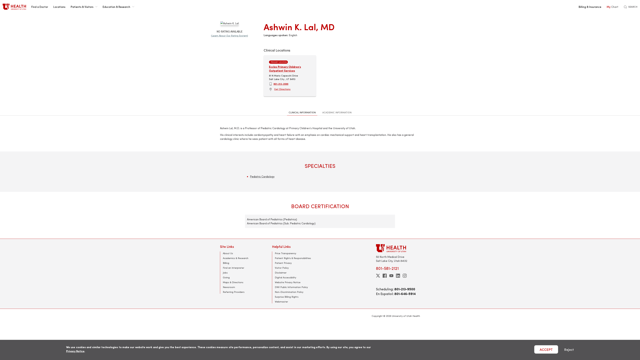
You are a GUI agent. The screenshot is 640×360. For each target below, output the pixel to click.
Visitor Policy (282, 267)
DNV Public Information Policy (291, 287)
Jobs (225, 272)
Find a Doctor (39, 6)
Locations (59, 6)
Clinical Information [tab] (302, 112)
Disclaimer (280, 272)
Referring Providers (233, 292)
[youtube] (391, 276)
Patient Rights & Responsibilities (293, 258)
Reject (569, 349)
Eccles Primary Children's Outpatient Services (285, 68)
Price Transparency (285, 253)
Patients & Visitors (82, 6)
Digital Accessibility (285, 277)
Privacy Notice (75, 351)
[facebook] (385, 276)
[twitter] (378, 276)
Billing (226, 262)
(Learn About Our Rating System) (229, 35)
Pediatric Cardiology (262, 176)
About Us (228, 253)
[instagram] (405, 276)
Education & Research (116, 6)
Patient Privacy (283, 262)
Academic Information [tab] (337, 112)
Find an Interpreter (233, 267)
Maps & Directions (233, 282)
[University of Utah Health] (14, 6)
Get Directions (282, 89)
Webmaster (281, 301)
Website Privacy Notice (287, 282)
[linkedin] (398, 276)
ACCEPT (546, 349)
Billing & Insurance (590, 6)
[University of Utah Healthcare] (398, 248)
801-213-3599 (281, 84)
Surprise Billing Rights (286, 296)
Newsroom (229, 287)
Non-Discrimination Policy (289, 292)
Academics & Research (235, 258)
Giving (226, 277)
